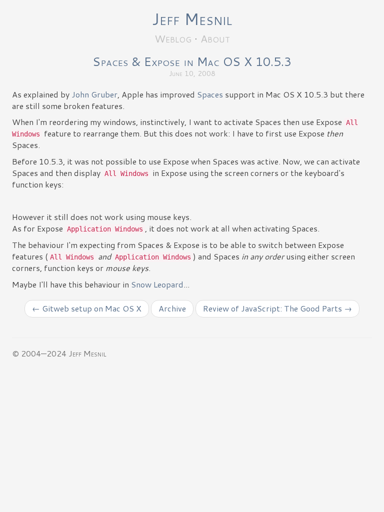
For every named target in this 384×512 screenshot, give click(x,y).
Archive (172, 308)
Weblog (173, 38)
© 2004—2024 (39, 353)
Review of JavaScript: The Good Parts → (277, 308)
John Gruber (95, 94)
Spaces (210, 94)
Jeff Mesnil (192, 19)
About (215, 38)
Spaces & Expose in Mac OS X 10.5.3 (192, 61)
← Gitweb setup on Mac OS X (87, 308)
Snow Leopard (157, 284)
